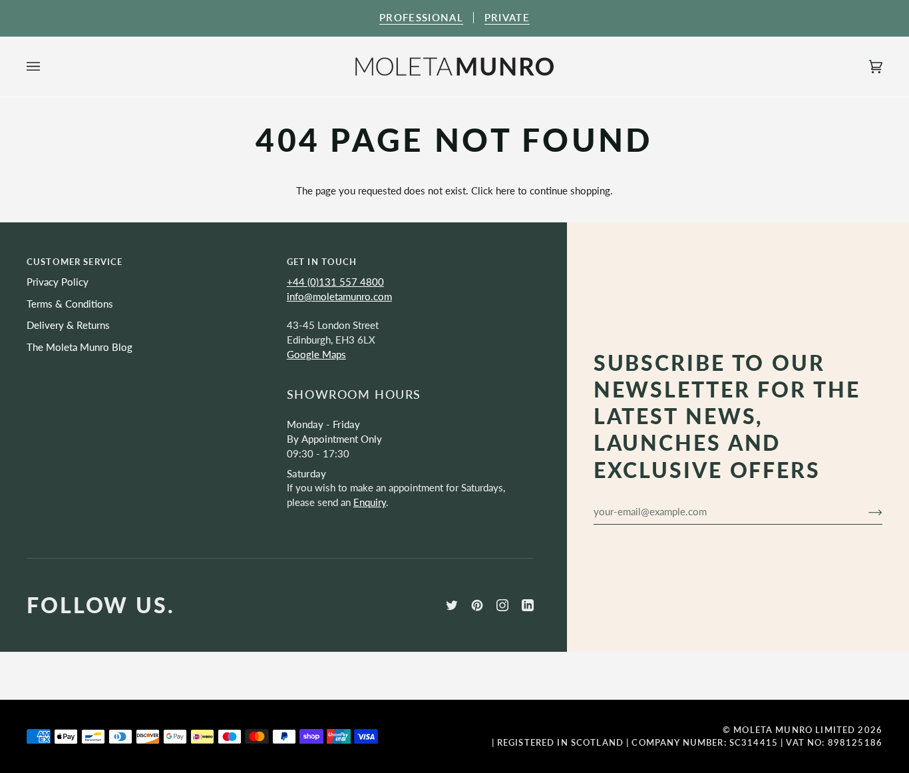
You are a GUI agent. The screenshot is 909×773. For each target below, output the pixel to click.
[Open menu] (47, 67)
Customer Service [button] (74, 261)
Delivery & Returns (68, 325)
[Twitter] (452, 605)
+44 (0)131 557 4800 (335, 282)
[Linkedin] (528, 605)
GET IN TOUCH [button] (322, 261)
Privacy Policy (58, 282)
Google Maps (316, 354)
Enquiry (369, 502)
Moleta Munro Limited (794, 729)
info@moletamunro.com (339, 296)
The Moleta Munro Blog (79, 347)
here (505, 190)
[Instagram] (502, 605)
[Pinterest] (477, 605)
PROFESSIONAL (421, 17)
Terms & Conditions (70, 304)
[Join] (864, 511)
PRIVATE (507, 17)
